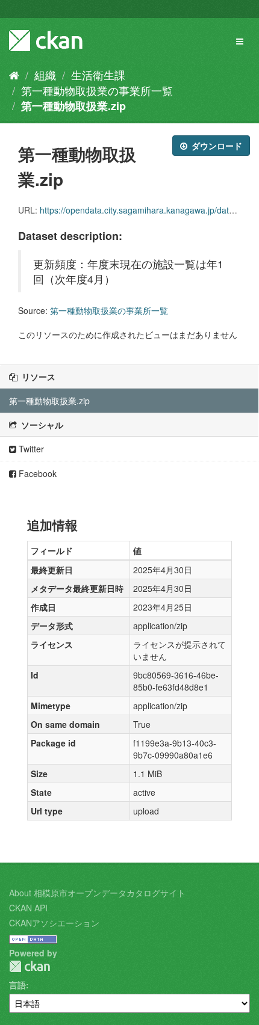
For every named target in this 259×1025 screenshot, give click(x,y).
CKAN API (28, 908)
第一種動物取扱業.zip (73, 106)
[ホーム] (14, 74)
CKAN (29, 966)
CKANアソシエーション (54, 923)
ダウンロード (215, 146)
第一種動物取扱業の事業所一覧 (97, 90)
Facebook (36, 473)
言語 (17, 985)
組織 (45, 74)
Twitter (30, 449)
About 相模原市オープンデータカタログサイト (97, 893)
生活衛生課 (98, 74)
